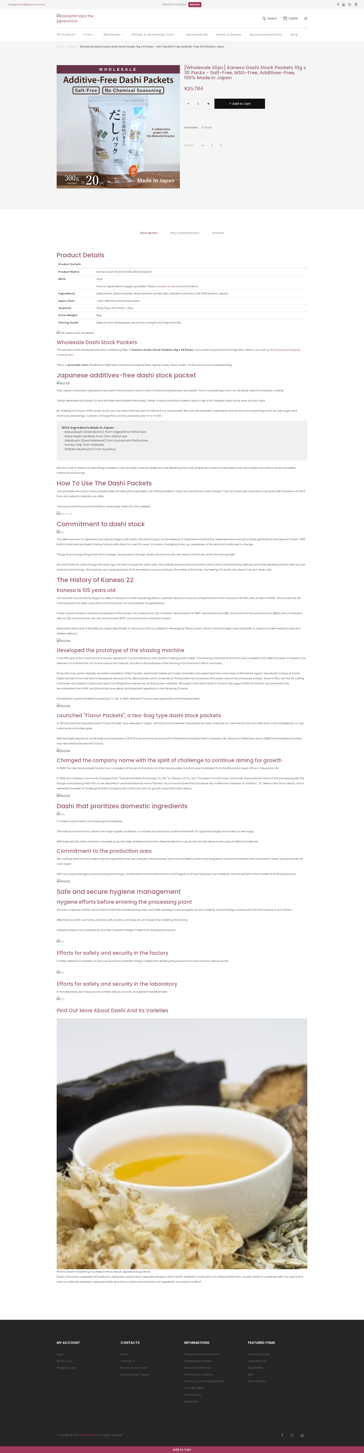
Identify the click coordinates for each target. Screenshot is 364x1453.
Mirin (251, 1374)
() (293, 18)
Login (60, 1354)
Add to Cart (182, 1450)
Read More (63, 1294)
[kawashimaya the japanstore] (76, 18)
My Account (64, 1361)
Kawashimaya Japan (134, 1374)
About (124, 1354)
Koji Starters (255, 1368)
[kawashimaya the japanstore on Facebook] (282, 1435)
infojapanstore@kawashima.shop (26, 4)
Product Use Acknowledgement (204, 1381)
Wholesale (191, 1401)
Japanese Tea (257, 1361)
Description (149, 233)
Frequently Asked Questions (201, 1354)
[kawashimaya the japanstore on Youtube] (302, 1435)
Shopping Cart (66, 1368)
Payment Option (194, 1388)
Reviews (218, 233)
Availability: (191, 127)
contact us (164, 286)
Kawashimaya (89, 1435)
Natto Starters (256, 1381)
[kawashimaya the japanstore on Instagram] (292, 1435)
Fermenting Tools (259, 1354)
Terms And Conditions (198, 1374)
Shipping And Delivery (198, 1361)
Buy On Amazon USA (133, 1368)
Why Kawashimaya (184, 233)
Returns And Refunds (197, 1368)
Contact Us (127, 1361)
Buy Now (195, 4)
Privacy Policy (192, 1395)
